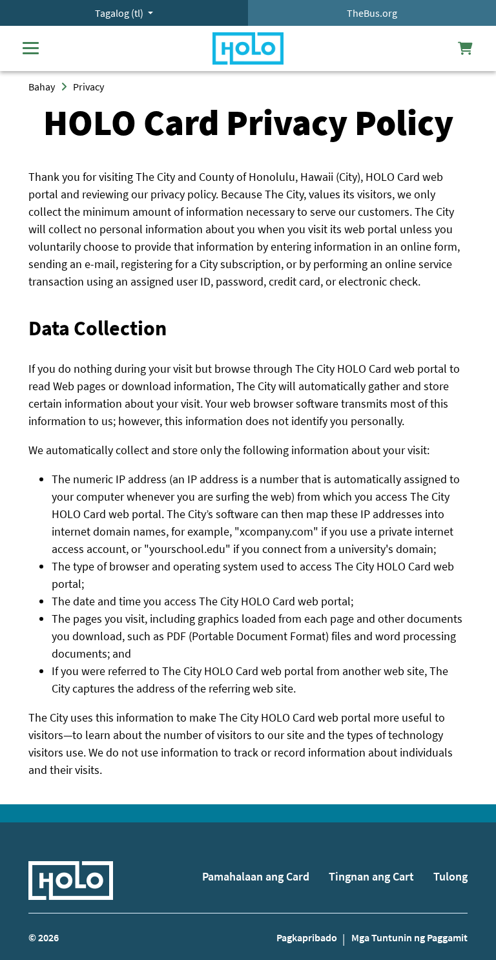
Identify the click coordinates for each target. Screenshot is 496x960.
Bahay (41, 86)
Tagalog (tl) (120, 12)
